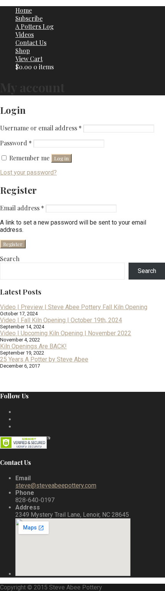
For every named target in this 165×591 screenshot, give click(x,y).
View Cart (29, 59)
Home (23, 10)
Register (13, 244)
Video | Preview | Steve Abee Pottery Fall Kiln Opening (73, 307)
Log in (61, 158)
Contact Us (30, 42)
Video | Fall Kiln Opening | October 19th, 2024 (61, 320)
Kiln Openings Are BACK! (33, 346)
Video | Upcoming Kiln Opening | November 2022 (65, 333)
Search (10, 259)
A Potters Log (34, 26)
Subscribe (29, 18)
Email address (22, 208)
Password (16, 143)
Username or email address (41, 128)
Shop (22, 51)
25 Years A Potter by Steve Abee (44, 359)
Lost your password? (28, 172)
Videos (24, 34)
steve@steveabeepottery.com (55, 485)
